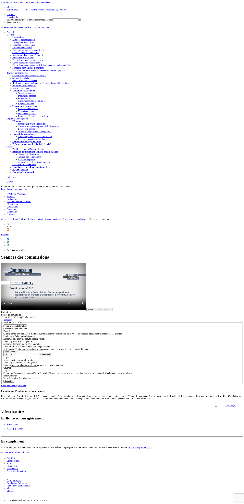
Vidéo (9, 146)
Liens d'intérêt (13, 461)
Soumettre (9, 381)
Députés (10, 35)
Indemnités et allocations (23, 57)
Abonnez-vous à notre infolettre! (15, 452)
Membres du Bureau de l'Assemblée (28, 55)
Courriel (7, 368)
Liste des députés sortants (23, 40)
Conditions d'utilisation (17, 483)
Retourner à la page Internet (13, 385)
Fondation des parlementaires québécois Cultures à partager (38, 70)
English (10, 491)
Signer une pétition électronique (32, 124)
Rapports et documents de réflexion (34, 116)
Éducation (11, 209)
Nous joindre (12, 17)
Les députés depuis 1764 (23, 42)
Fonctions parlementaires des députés (28, 50)
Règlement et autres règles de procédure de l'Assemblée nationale (41, 83)
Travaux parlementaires (17, 73)
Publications (12, 206)
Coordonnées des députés (23, 45)
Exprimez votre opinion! (18, 118)
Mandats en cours (26, 111)
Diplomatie (12, 212)
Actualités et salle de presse (19, 201)
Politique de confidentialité (18, 485)
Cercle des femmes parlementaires (27, 60)
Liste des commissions (28, 108)
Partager (4, 234)
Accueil (10, 32)
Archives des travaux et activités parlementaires (40, 219)
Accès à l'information (16, 471)
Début (7, 352)
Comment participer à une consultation (35, 136)
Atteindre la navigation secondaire (35, 2)
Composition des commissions (25, 52)
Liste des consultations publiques (32, 139)
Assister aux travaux (21, 88)
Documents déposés (27, 96)
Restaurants (12, 199)
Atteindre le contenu (10, 2)
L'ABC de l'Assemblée (17, 194)
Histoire (10, 214)
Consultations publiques (23, 134)
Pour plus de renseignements (14, 189)
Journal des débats (20, 78)
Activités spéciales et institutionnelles (34, 162)
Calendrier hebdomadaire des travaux (29, 75)
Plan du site (12, 466)
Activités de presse (26, 159)
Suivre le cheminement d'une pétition (34, 131)
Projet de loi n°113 (15, 429)
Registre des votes (26, 103)
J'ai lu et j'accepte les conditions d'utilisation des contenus (189, 405)
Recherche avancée (15, 22)
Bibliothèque (12, 204)
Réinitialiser (45, 355)
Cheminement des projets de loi (32, 101)
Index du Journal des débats (24, 80)
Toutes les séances (26, 93)
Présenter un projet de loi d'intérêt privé (31, 144)
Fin (6, 355)
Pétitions (16, 121)
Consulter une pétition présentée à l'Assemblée (38, 126)
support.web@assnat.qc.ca (140, 447)
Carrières (11, 14)
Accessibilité (12, 468)
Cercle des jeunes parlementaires (26, 62)
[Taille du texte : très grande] (11, 227)
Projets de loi (24, 98)
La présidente (18, 37)
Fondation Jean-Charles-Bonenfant (27, 68)
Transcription (12, 424)
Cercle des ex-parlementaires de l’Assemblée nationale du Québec (41, 65)
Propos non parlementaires (24, 85)
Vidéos (13, 219)
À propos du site (14, 480)
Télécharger (230, 405)
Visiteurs (11, 196)
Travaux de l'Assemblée (23, 90)
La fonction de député (22, 47)
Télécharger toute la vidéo (15, 326)
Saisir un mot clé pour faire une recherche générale (29, 20)
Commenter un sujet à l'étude (26, 141)
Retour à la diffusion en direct (100, 309)
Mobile (10, 488)
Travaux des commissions (24, 106)
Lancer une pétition (26, 129)
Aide (9, 463)
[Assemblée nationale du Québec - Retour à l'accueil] (25, 27)
